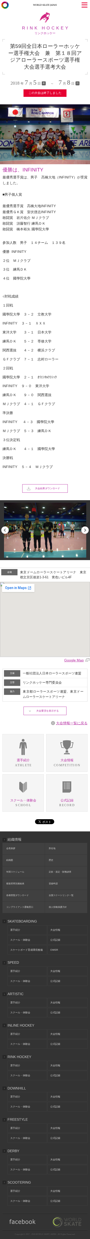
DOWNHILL (17, 1088)
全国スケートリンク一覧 (61, 895)
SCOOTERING (19, 1182)
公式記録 (55, 939)
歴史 (51, 860)
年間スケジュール (15, 872)
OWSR (54, 949)
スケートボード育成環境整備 (26, 949)
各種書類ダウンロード (17, 895)
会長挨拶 (10, 848)
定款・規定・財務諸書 (60, 872)
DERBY (13, 1151)
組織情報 (15, 839)
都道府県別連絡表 (15, 883)
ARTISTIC (16, 994)
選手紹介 (15, 930)
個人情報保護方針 (58, 907)
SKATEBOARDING (22, 921)
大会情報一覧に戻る (72, 723)
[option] (45, 530)
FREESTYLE (18, 1119)
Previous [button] (5, 530)
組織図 (9, 860)
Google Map (74, 660)
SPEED (13, 962)
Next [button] (85, 530)
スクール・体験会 (20, 939)
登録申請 (53, 883)
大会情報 (55, 930)
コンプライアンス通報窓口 (19, 907)
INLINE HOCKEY (21, 1025)
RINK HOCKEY (19, 1057)
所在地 (52, 848)
